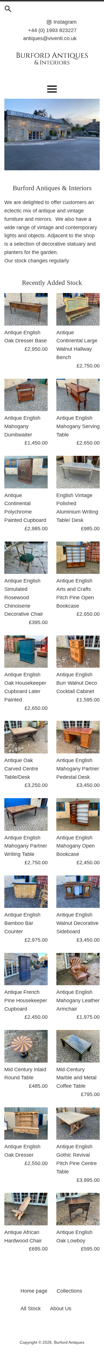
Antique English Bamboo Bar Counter (22, 923)
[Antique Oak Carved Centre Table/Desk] (26, 737)
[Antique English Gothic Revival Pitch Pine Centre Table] (78, 1123)
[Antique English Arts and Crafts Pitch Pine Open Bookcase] (78, 558)
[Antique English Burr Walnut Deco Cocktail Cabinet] (78, 651)
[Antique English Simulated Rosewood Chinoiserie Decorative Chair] (26, 558)
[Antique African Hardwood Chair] (26, 1209)
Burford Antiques (69, 1342)
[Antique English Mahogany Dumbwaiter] (26, 395)
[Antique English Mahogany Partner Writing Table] (26, 814)
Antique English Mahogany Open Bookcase (75, 846)
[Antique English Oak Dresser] (26, 1123)
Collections (69, 1291)
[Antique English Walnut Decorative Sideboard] (78, 892)
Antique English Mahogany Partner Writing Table (25, 846)
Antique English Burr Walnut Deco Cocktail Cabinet (76, 683)
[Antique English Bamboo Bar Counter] (26, 892)
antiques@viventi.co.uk (50, 38)
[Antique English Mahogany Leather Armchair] (78, 969)
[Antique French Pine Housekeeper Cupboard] (26, 969)
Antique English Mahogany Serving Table (78, 426)
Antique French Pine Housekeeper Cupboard (25, 1000)
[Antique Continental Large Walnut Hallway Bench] (78, 309)
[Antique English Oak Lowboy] (78, 1209)
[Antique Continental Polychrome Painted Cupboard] (26, 472)
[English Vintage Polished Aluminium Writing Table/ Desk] (78, 472)
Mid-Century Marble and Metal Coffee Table (76, 1078)
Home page (34, 1291)
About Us (60, 1308)
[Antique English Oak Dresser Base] (26, 309)
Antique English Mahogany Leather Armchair (78, 1000)
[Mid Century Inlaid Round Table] (26, 1046)
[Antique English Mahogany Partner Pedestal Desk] (78, 737)
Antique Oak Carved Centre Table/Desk (21, 768)
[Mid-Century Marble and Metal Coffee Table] (78, 1046)
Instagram (64, 22)
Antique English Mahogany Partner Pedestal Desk (77, 768)
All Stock (31, 1308)
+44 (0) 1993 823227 (52, 30)
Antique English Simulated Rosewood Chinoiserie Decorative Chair (23, 597)
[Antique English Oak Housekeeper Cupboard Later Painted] (26, 651)
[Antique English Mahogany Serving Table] (78, 395)
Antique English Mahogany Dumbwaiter (22, 426)
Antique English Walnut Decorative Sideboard (77, 923)
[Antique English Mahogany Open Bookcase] (78, 814)
